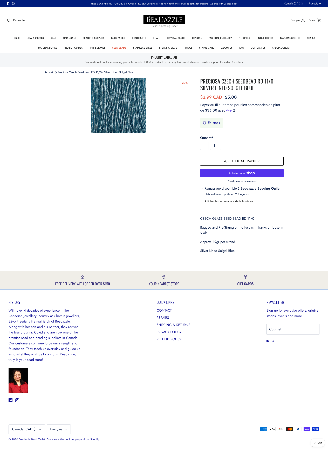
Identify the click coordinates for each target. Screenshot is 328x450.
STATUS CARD (206, 47)
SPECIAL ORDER (281, 47)
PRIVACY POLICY (169, 332)
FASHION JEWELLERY (220, 38)
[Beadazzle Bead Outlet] (164, 20)
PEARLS (311, 38)
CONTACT (164, 310)
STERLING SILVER (168, 47)
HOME (16, 38)
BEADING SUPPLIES (93, 38)
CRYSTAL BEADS (176, 38)
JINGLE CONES (265, 38)
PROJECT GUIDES (73, 47)
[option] (118, 105)
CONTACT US (258, 47)
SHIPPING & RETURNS (173, 324)
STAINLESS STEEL (142, 47)
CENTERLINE (139, 38)
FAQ (241, 47)
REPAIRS (163, 317)
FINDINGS (244, 38)
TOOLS (188, 47)
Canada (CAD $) (294, 3)
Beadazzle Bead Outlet (32, 439)
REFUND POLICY (169, 339)
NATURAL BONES (47, 47)
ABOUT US (227, 47)
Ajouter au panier (242, 161)
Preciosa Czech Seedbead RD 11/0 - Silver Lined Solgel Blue (95, 72)
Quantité (206, 138)
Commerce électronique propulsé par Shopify (73, 439)
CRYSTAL (197, 38)
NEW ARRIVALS (35, 38)
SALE (53, 38)
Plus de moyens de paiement (242, 181)
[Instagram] (13, 3)
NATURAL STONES (290, 38)
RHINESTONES (97, 47)
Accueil (48, 72)
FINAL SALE (69, 38)
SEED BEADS (119, 47)
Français (313, 3)
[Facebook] (8, 3)
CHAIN (156, 38)
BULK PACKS (118, 38)
